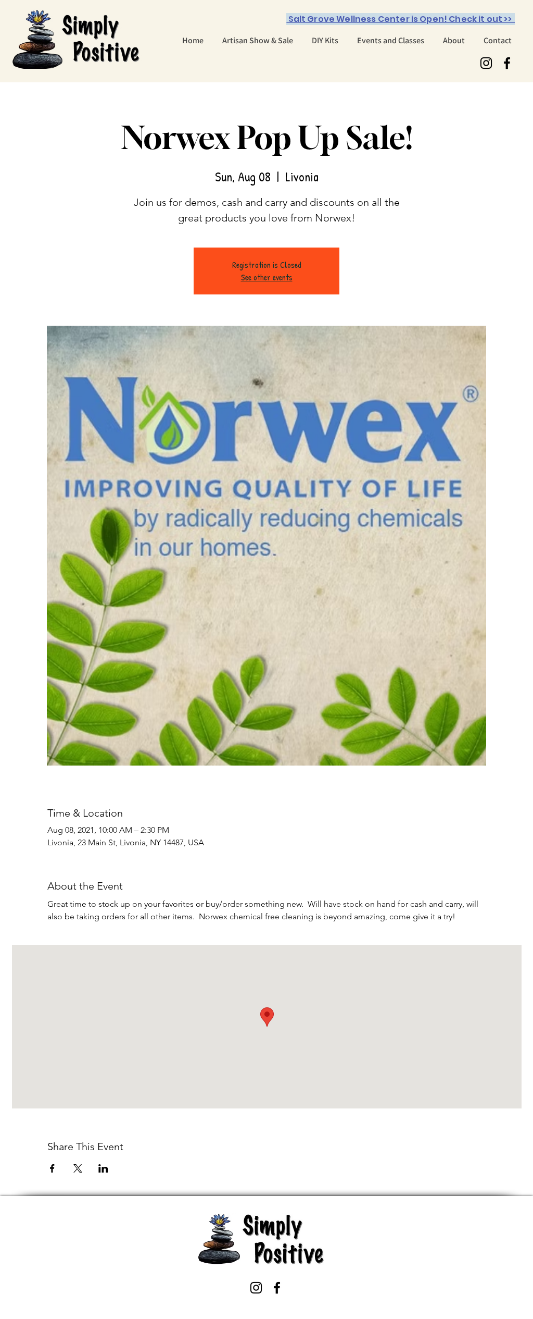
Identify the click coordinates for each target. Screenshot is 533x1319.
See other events (267, 277)
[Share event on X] (78, 1168)
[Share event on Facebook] (52, 1168)
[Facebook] (507, 63)
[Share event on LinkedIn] (103, 1168)
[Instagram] (486, 63)
